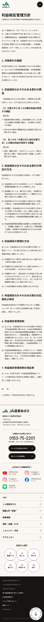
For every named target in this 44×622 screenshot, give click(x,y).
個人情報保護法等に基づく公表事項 (13, 593)
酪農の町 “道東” (10, 510)
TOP (5, 497)
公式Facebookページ (36, 480)
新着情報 (6, 517)
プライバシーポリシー (9, 589)
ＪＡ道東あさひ (9, 504)
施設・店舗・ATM (10, 523)
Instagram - (35, 473)
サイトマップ (6, 609)
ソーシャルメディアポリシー (11, 585)
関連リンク (6, 605)
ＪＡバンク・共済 (10, 530)
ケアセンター (8, 537)
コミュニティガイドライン (10, 580)
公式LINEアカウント (12, 486)
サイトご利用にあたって (10, 601)
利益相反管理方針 (8, 597)
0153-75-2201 (22, 438)
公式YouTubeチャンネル (13, 473)
